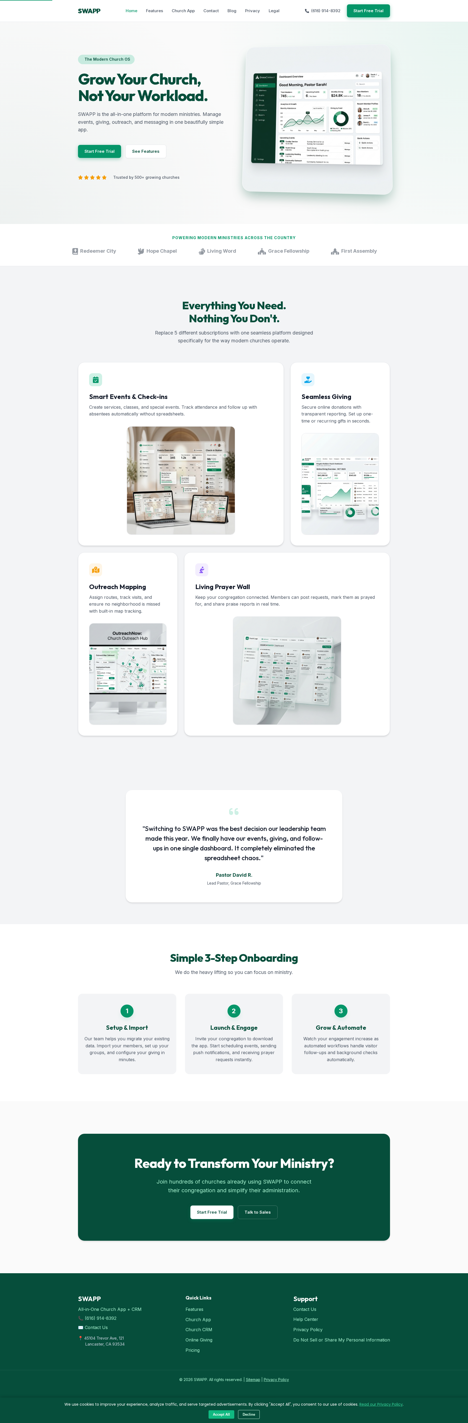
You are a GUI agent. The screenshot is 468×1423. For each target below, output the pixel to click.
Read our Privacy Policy (381, 1404)
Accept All (221, 1414)
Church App (183, 10)
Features (154, 10)
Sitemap (253, 1379)
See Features (146, 151)
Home (131, 10)
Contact (211, 10)
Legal (274, 10)
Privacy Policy (308, 1329)
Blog (231, 10)
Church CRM (199, 1329)
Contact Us (96, 1327)
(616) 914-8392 (325, 10)
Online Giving (199, 1340)
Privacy (252, 10)
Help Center (305, 1319)
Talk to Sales (258, 1212)
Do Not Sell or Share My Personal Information (341, 1340)
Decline (249, 1414)
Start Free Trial (368, 10)
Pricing (193, 1350)
